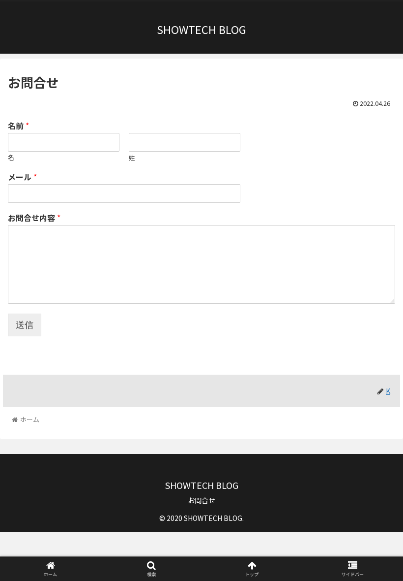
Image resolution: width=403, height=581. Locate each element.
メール (22, 177)
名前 (18, 126)
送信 (24, 325)
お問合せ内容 (34, 218)
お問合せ (201, 500)
